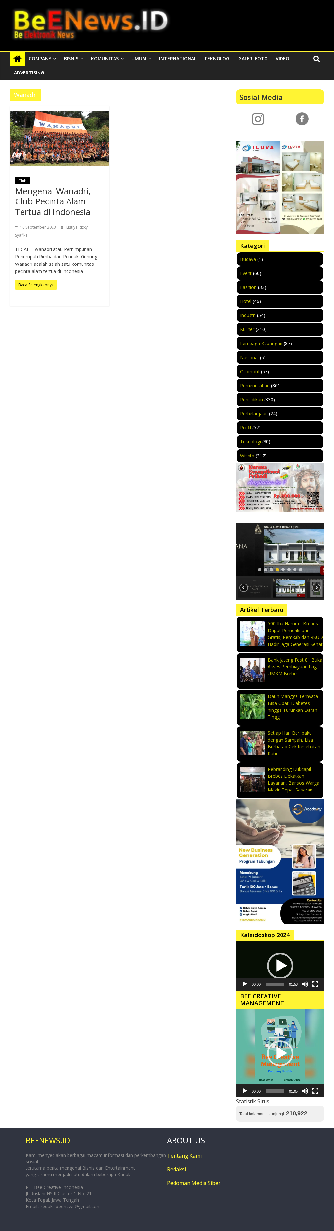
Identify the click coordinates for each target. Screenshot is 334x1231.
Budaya (248, 259)
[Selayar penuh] (315, 984)
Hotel (245, 301)
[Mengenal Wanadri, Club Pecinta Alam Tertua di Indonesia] (60, 138)
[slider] (275, 984)
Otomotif (250, 371)
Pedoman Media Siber (193, 1183)
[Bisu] (305, 984)
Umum (138, 59)
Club (22, 181)
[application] (280, 966)
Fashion (248, 287)
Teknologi (217, 59)
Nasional (249, 357)
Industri (248, 315)
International (177, 59)
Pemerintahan (255, 385)
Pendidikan (251, 399)
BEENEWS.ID (48, 1140)
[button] (280, 549)
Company (40, 59)
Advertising (29, 73)
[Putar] (244, 984)
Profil (245, 427)
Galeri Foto (253, 59)
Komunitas (105, 59)
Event (246, 273)
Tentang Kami (184, 1155)
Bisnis (71, 59)
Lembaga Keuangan (261, 343)
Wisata (247, 456)
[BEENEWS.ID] (17, 59)
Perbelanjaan (254, 413)
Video (282, 59)
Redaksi (176, 1169)
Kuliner (247, 329)
